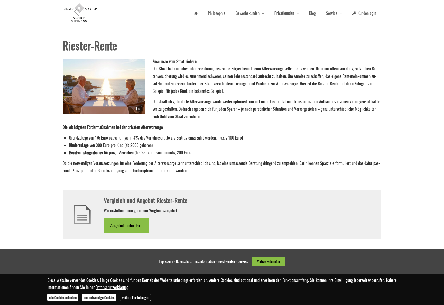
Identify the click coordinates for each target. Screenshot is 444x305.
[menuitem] (196, 13)
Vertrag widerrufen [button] (268, 261)
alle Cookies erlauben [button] (63, 297)
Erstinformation (205, 261)
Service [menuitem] (331, 13)
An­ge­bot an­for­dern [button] (126, 225)
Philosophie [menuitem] (216, 13)
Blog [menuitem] (312, 13)
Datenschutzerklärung (112, 287)
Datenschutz (184, 261)
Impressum (166, 261)
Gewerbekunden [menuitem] (248, 13)
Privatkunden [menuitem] (284, 13)
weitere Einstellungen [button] (135, 297)
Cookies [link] (243, 261)
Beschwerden (226, 261)
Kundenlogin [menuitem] (367, 13)
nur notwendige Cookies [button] (99, 297)
